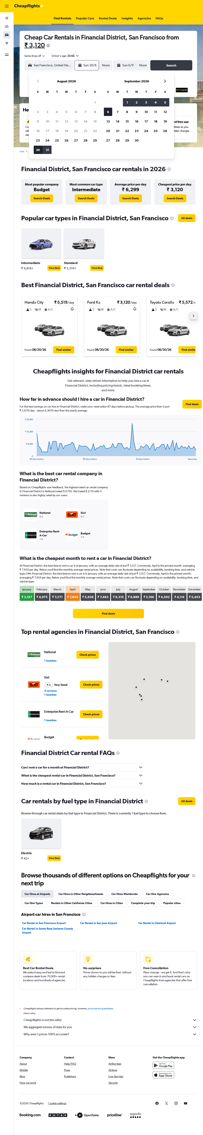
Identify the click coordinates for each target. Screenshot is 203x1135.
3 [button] (47, 112)
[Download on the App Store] (163, 1074)
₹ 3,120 (34, 45)
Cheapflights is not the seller (43, 1020)
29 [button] (95, 140)
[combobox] (34, 56)
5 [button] (66, 112)
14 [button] (85, 121)
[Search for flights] (7, 18)
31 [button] (47, 150)
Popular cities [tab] (172, 903)
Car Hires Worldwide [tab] (124, 894)
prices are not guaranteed (100, 1008)
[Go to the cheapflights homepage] (29, 6)
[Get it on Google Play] (163, 1065)
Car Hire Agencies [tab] (157, 894)
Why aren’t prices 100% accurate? (46, 1034)
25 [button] (57, 140)
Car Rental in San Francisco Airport (44, 923)
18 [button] (57, 131)
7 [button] (85, 112)
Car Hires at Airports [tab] (37, 894)
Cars (22, 151)
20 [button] (76, 131)
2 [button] (38, 112)
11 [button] (57, 121)
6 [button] (76, 112)
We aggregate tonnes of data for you (48, 1027)
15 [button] (95, 121)
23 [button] (38, 140)
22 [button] (95, 131)
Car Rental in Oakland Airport (157, 923)
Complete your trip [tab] (143, 903)
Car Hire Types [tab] (34, 903)
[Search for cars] (7, 35)
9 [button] (38, 121)
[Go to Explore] (7, 43)
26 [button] (66, 140)
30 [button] (38, 150)
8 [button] (95, 112)
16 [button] (38, 131)
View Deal (54, 268)
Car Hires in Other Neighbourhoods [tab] (80, 894)
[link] (41, 198)
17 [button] (47, 131)
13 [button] (76, 121)
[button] (6, 6)
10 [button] (47, 121)
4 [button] (57, 112)
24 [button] (47, 140)
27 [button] (76, 140)
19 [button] (66, 131)
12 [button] (66, 121)
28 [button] (85, 140)
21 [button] (85, 131)
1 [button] (95, 102)
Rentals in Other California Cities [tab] (71, 903)
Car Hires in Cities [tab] (112, 903)
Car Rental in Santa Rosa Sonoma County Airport (47, 930)
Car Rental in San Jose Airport (98, 923)
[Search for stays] (7, 26)
